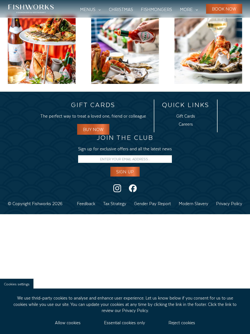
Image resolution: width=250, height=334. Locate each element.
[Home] (31, 9)
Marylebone (79, 32)
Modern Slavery (193, 203)
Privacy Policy (229, 203)
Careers (173, 41)
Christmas (121, 8)
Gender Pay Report (152, 203)
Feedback (86, 203)
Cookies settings (17, 283)
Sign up (125, 171)
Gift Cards (176, 32)
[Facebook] (133, 188)
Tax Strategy (114, 203)
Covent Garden (82, 24)
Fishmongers (156, 8)
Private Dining (181, 24)
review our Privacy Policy (125, 310)
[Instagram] (117, 188)
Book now (224, 8)
